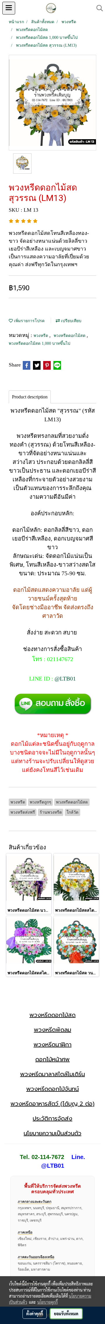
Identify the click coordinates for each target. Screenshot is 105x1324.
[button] (98, 8)
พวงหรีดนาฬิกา (52, 1044)
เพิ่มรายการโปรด (29, 321)
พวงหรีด (41, 335)
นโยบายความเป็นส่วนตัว (52, 1133)
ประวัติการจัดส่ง (52, 1118)
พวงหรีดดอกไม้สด (70, 335)
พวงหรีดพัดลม (52, 1029)
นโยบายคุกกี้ (47, 1302)
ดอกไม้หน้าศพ (52, 1059)
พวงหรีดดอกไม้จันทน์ (52, 1088)
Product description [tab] (30, 396)
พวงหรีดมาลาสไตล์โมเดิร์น (52, 1074)
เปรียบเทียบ (70, 321)
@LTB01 (65, 678)
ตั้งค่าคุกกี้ (34, 1313)
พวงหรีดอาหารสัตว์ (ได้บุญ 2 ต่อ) (52, 1103)
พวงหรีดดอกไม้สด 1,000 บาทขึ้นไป (39, 343)
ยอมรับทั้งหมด (66, 1313)
